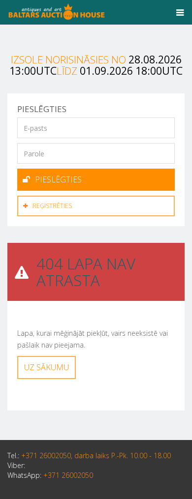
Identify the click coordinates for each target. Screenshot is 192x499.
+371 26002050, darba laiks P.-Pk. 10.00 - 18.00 (96, 455)
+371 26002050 (68, 475)
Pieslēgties (58, 179)
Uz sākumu (46, 367)
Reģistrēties (52, 206)
